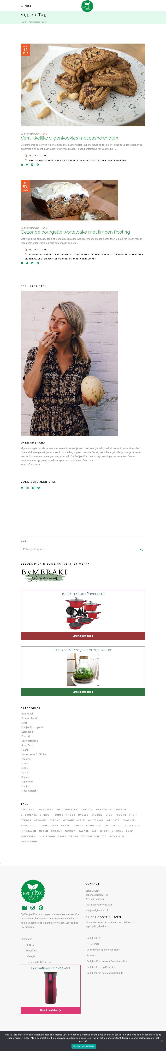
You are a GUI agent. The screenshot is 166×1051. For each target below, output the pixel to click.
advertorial (27, 713)
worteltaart (88, 259)
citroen (46, 815)
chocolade (29, 815)
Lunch (24, 763)
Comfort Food (38, 156)
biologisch (118, 809)
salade (84, 831)
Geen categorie (29, 740)
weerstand (29, 841)
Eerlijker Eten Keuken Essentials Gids (107, 961)
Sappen (25, 777)
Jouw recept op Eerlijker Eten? (103, 949)
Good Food (27, 745)
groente (113, 820)
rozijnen (137, 254)
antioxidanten (67, 809)
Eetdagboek (27, 731)
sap (94, 831)
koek (51, 160)
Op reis (25, 772)
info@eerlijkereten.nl (96, 910)
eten (109, 815)
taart (62, 836)
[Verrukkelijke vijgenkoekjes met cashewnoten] (83, 85)
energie (97, 815)
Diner (24, 722)
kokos (79, 825)
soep (129, 831)
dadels (83, 815)
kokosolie (108, 254)
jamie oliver (49, 825)
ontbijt (56, 831)
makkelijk (132, 825)
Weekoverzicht (29, 790)
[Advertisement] (83, 513)
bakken (101, 809)
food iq (120, 815)
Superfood (27, 781)
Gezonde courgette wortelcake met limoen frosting (75, 232)
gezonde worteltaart (87, 254)
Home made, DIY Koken (34, 754)
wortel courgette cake (63, 259)
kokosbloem (74, 160)
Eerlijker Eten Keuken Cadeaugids (105, 973)
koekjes (60, 160)
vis (104, 836)
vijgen (102, 160)
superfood (47, 836)
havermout (29, 825)
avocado (87, 809)
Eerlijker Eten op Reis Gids (101, 967)
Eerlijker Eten (94, 938)
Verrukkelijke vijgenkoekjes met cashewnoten (69, 138)
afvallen (27, 809)
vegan (73, 836)
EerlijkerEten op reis (32, 727)
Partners (91, 955)
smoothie (106, 831)
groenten (130, 820)
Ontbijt (25, 768)
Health (25, 749)
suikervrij (90, 160)
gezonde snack (74, 820)
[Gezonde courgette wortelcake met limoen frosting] (69, 200)
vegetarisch (90, 836)
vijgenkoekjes (117, 160)
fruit (133, 815)
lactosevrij (113, 825)
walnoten (40, 259)
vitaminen (117, 836)
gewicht (40, 820)
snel (119, 831)
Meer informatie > (30, 464)
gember (66, 254)
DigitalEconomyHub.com (99, 904)
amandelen (45, 809)
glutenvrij (96, 820)
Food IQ (25, 736)
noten (43, 831)
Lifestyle (26, 759)
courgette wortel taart (45, 254)
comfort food (64, 815)
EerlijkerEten (33, 133)
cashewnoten (38, 160)
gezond (55, 820)
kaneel (66, 825)
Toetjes (25, 786)
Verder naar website (84, 1046)
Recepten (27, 939)
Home (23, 22)
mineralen (28, 831)
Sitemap (94, 943)
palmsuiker (123, 254)
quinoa (70, 831)
